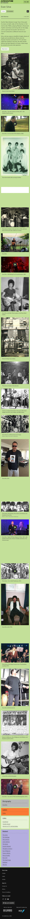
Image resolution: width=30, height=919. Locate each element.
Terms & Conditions (6, 892)
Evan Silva (5, 805)
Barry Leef (5, 857)
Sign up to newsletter (9, 903)
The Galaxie (5, 844)
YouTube (8, 899)
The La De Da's (6, 839)
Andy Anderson (6, 841)
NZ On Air (21, 911)
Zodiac (4, 813)
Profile (3, 11)
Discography (10, 11)
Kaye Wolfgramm (6, 851)
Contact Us (4, 886)
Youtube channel (6, 824)
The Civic (5, 864)
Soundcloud (5, 821)
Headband (5, 862)
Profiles (3, 873)
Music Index (4, 870)
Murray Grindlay (6, 855)
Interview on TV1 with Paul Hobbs (10, 826)
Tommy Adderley (6, 853)
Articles (3, 879)
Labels (3, 876)
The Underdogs (6, 837)
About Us (4, 883)
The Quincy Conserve (7, 848)
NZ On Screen (7, 911)
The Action (5, 835)
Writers (3, 889)
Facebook (28, 11)
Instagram (5, 899)
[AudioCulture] (7, 1)
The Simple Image (7, 860)
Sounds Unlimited (7, 846)
